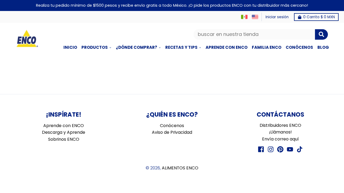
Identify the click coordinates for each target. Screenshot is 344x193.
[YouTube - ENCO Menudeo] (290, 149)
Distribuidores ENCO (280, 125)
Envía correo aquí (280, 139)
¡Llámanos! (280, 132)
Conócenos (172, 126)
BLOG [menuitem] (323, 47)
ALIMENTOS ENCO (180, 168)
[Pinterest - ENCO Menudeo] (280, 149)
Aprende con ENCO (63, 126)
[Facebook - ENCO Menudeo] (261, 149)
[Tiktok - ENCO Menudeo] (299, 149)
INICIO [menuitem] (70, 47)
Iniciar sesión (277, 17)
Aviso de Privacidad (172, 132)
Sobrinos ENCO (63, 139)
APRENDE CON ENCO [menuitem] (227, 47)
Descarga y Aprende (63, 132)
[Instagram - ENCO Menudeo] (270, 149)
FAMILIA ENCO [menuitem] (266, 47)
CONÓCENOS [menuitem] (299, 47)
